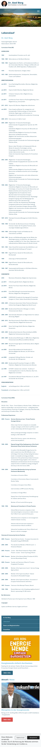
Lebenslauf (6, 621)
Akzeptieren (33, 738)
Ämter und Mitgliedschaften (11, 625)
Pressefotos (6, 629)
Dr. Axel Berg (7, 617)
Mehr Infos (7, 673)
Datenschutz (20, 738)
